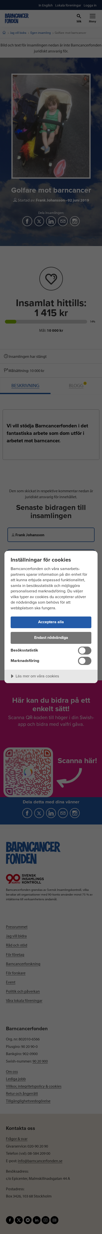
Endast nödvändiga (51, 637)
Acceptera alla (51, 621)
